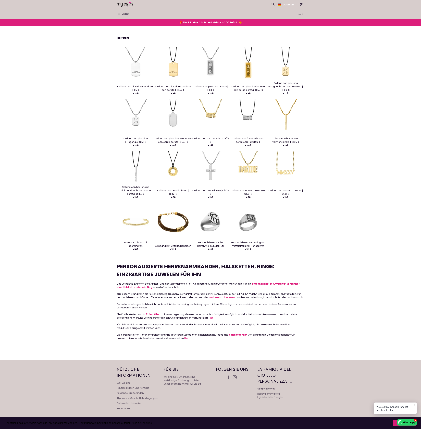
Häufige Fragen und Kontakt (133, 388)
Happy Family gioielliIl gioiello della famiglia (270, 395)
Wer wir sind (123, 382)
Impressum (123, 408)
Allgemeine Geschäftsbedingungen (137, 398)
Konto (301, 14)
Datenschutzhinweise (129, 403)
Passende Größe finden (130, 393)
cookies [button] (147, 423)
